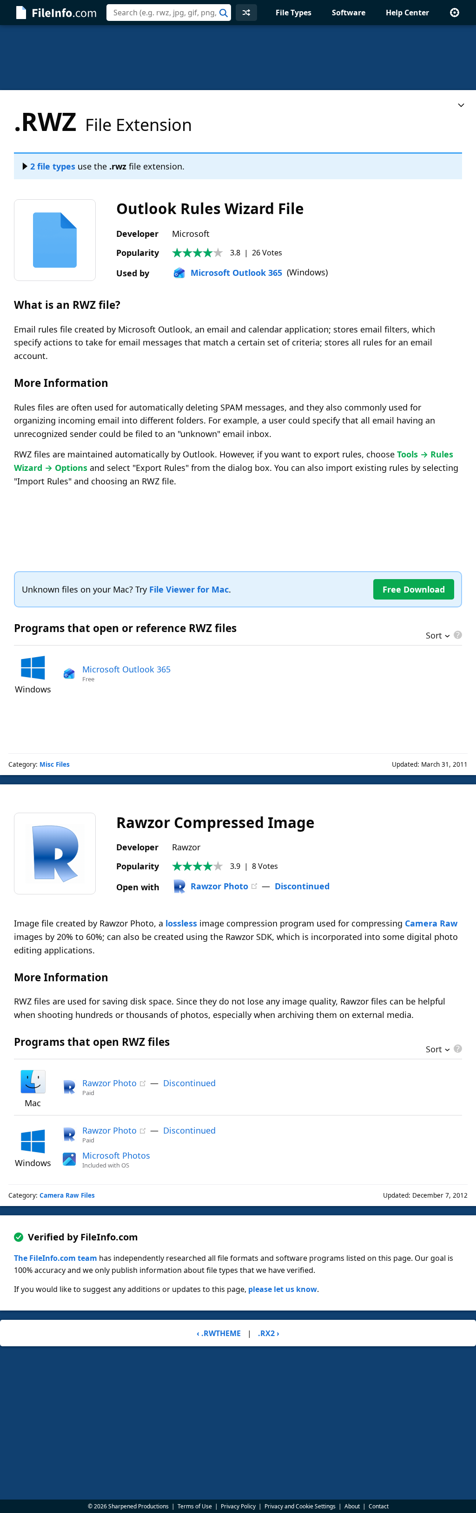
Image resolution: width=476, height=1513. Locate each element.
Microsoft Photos (116, 1155)
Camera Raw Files (67, 1195)
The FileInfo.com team (55, 1258)
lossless (181, 923)
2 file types (52, 166)
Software (348, 12)
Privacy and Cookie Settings (300, 1506)
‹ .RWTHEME (219, 1333)
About (352, 1506)
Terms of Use (195, 1506)
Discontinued (302, 886)
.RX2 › (268, 1333)
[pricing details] (457, 634)
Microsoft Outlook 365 (236, 272)
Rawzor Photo (219, 886)
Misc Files (55, 764)
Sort (434, 636)
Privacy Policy (238, 1506)
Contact (379, 1506)
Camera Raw (431, 923)
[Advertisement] (238, 57)
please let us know (282, 1289)
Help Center (407, 12)
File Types (293, 12)
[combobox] (168, 12)
